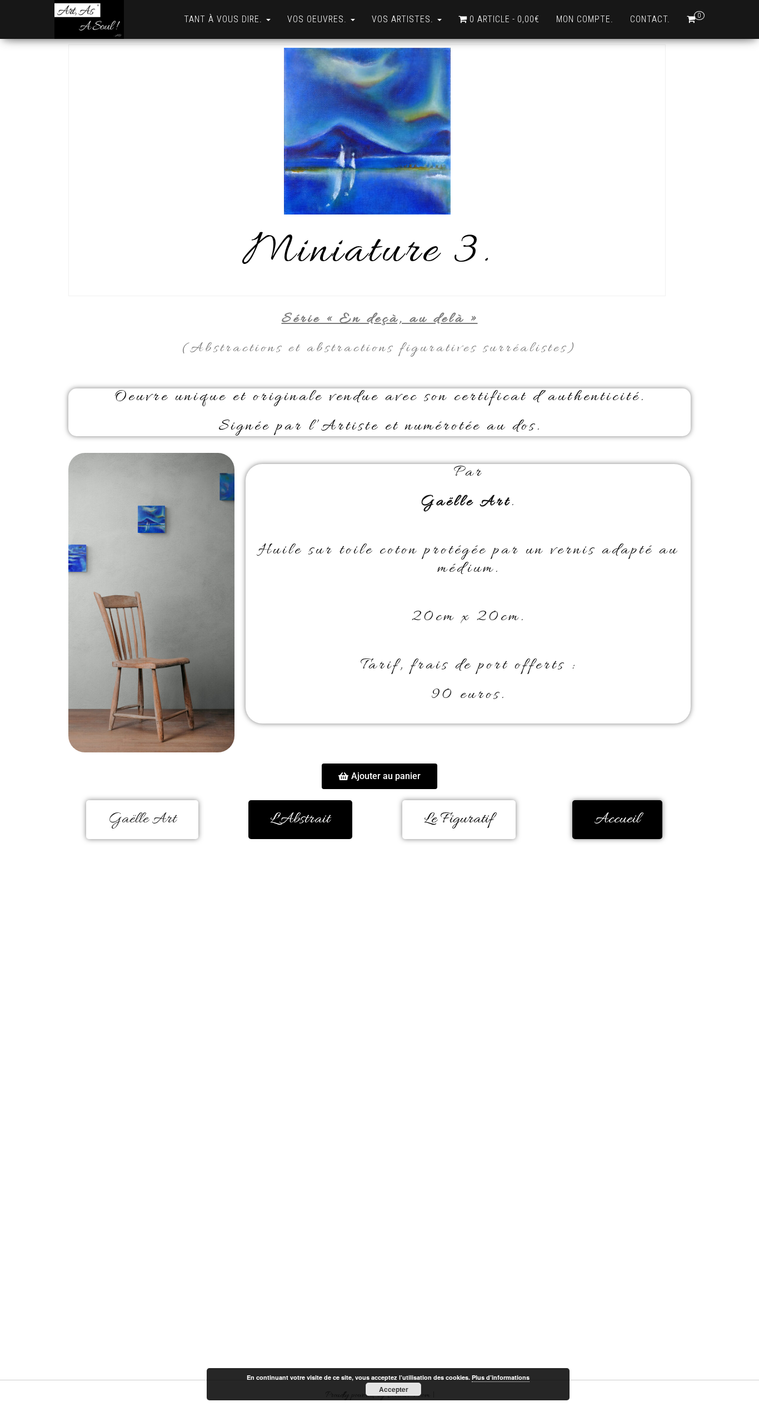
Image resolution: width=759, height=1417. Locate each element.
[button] (379, 776)
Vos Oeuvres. (318, 19)
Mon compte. (584, 19)
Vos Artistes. (404, 19)
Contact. (650, 19)
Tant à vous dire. (224, 19)
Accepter (393, 1389)
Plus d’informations (501, 1377)
